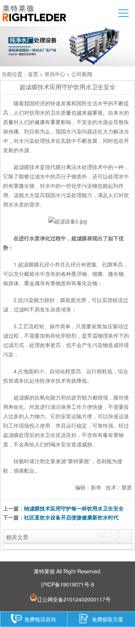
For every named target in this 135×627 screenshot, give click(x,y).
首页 (33, 74)
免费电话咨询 (40, 619)
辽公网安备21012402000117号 (74, 598)
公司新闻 (81, 74)
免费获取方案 (107, 619)
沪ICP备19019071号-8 (67, 584)
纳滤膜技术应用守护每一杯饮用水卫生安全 (74, 508)
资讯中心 (54, 74)
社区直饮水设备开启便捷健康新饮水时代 (71, 517)
